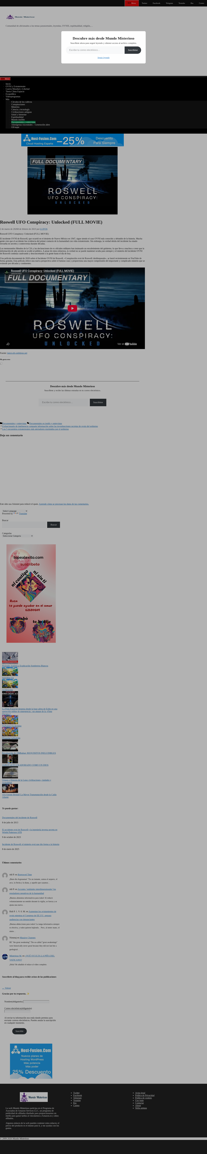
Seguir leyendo (104, 58)
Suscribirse (133, 50)
